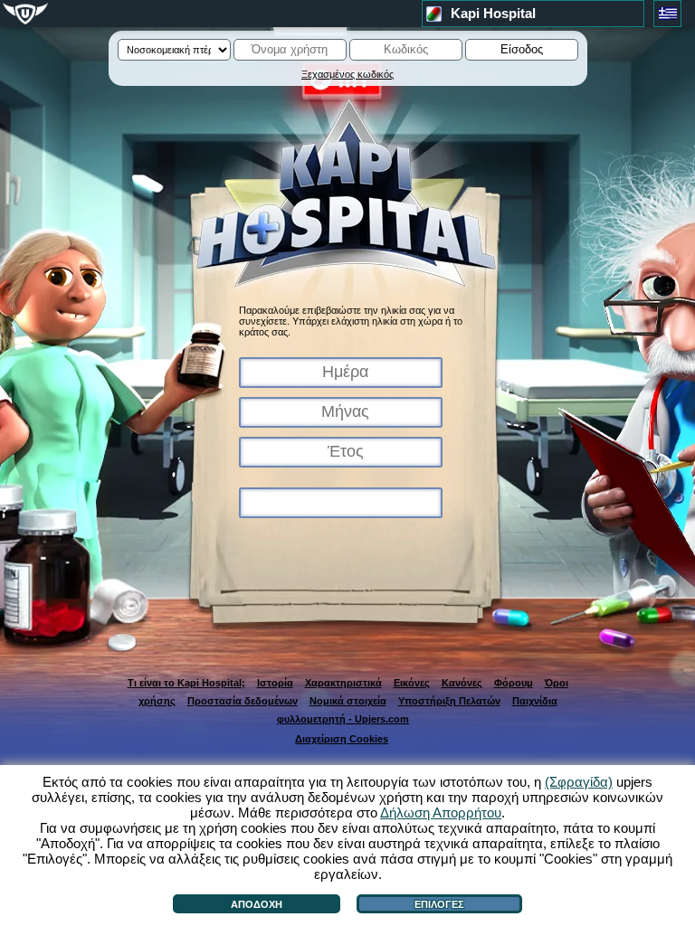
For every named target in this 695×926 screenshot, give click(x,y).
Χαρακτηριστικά (343, 682)
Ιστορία (275, 682)
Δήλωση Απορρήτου (440, 812)
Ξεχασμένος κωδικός (347, 74)
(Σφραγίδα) (579, 781)
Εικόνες (412, 682)
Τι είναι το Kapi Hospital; (186, 682)
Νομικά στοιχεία (347, 700)
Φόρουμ (513, 682)
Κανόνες (462, 682)
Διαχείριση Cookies (341, 738)
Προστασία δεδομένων (242, 700)
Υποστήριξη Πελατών (449, 700)
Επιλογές (439, 904)
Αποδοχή (256, 904)
